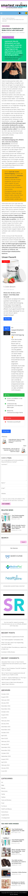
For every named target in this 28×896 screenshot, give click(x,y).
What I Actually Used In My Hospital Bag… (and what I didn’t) (6, 527)
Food (2, 803)
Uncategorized (5, 818)
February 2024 (5, 720)
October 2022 (5, 753)
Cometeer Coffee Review (8, 652)
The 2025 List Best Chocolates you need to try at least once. (6, 862)
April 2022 (4, 762)
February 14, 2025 (17, 865)
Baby (2, 785)
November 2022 (5, 750)
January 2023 (5, 744)
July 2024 (4, 717)
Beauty (3, 788)
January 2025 (5, 703)
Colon (7, 287)
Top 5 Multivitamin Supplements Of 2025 (12, 636)
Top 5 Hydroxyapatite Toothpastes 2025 (6, 517)
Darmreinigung (10, 140)
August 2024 (4, 714)
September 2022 (6, 756)
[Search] (23, 13)
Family (3, 794)
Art (2, 782)
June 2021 (4, 771)
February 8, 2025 (17, 874)
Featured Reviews (6, 800)
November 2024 (5, 709)
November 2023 (5, 729)
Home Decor (4, 812)
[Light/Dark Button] (19, 13)
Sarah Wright (6, 32)
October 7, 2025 (16, 832)
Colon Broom (9, 313)
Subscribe (26, 13)
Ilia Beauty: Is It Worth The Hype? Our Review (6, 883)
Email (3, 488)
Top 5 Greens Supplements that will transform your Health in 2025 (14, 663)
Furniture (4, 806)
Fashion (3, 797)
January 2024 (5, 723)
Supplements (5, 815)
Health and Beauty (6, 809)
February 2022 (5, 765)
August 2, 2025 (16, 518)
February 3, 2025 (17, 885)
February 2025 (5, 700)
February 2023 (5, 741)
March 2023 (4, 738)
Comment (4, 464)
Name (3, 483)
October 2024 (5, 712)
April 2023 (4, 735)
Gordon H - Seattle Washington (10, 677)
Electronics (4, 791)
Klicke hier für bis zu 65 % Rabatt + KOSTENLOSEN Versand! (12, 295)
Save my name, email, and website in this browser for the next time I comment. (14, 499)
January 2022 (5, 768)
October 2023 (5, 732)
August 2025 (4, 697)
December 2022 (5, 747)
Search (4, 538)
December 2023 (5, 726)
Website (3, 493)
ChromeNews (23, 892)
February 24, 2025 (17, 530)
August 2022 (4, 759)
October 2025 (5, 694)
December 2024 (5, 706)
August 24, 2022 (15, 32)
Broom (12, 287)
